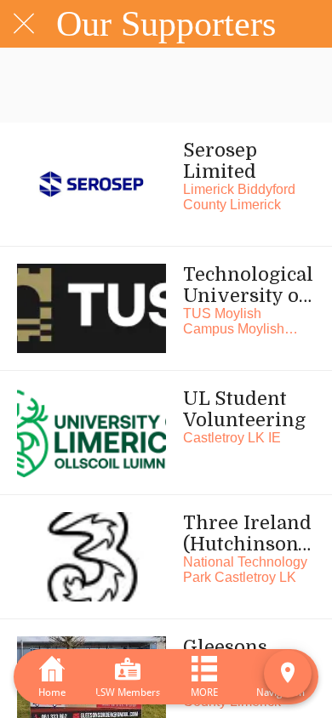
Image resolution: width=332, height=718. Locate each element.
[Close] (24, 24)
